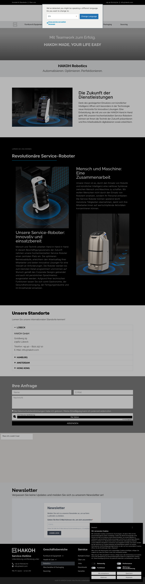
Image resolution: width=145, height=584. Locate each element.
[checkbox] (93, 564)
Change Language (89, 16)
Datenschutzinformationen (122, 527)
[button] (96, 527)
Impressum (137, 527)
